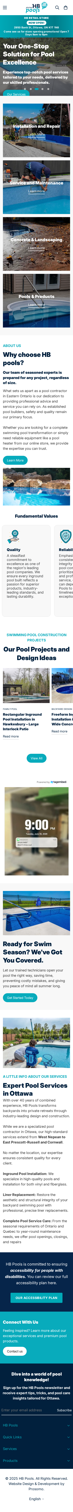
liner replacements (52, 1210)
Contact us (15, 1351)
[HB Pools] (36, 7)
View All (36, 758)
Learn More (36, 134)
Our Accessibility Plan (36, 1298)
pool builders (13, 412)
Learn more (36, 191)
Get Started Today (20, 998)
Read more (11, 736)
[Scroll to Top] (66, 1491)
